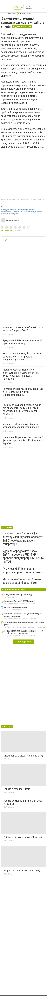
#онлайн (32, 210)
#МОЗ (23, 212)
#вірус (39, 212)
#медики (13, 210)
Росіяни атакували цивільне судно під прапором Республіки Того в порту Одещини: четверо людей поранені (22, 409)
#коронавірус (31, 212)
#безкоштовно (6, 212)
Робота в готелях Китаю (16, 788)
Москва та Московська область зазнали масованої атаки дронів (21, 426)
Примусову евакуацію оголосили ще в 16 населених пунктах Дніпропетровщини (23, 391)
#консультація (23, 210)
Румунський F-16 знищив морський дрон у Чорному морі (22, 342)
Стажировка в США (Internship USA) (23, 755)
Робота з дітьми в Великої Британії (22, 837)
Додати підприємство (23, 642)
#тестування (5, 214)
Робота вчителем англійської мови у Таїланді (22, 802)
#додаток (14, 214)
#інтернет (16, 212)
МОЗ (2, 206)
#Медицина (5, 210)
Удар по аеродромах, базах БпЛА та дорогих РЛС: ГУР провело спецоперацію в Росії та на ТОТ (22, 356)
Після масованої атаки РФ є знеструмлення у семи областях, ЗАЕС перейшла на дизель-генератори (21, 374)
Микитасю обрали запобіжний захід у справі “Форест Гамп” (23, 329)
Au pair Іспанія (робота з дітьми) (21, 870)
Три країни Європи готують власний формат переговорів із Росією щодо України (23, 440)
